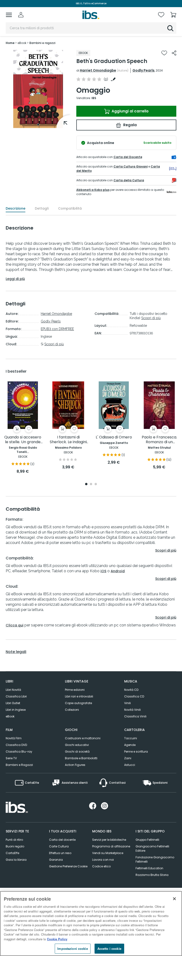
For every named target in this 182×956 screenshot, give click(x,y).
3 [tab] (96, 484)
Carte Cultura (59, 846)
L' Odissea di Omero (114, 437)
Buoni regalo (15, 846)
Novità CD (131, 690)
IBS (93, 98)
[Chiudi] (174, 899)
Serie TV (11, 758)
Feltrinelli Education (149, 868)
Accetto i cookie (109, 948)
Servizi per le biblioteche (109, 840)
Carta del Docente (128, 157)
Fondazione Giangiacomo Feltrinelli (155, 859)
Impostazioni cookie (72, 948)
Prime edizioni (75, 690)
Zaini (127, 758)
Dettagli (42, 208)
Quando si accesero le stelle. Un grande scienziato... (22, 440)
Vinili (127, 703)
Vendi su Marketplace (107, 853)
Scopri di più (54, 344)
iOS (103, 571)
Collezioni (72, 710)
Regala (129, 124)
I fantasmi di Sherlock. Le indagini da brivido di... (68, 440)
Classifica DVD (16, 745)
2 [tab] (91, 484)
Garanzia (56, 860)
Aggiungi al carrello (130, 111)
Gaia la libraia (16, 860)
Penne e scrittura (136, 751)
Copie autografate (78, 703)
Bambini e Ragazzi (19, 765)
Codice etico (101, 866)
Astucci (129, 765)
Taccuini (130, 738)
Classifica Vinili (135, 716)
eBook (10, 716)
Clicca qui (14, 625)
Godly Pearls (143, 70)
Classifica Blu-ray (19, 751)
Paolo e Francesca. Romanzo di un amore (159, 440)
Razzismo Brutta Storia (152, 875)
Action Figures (75, 765)
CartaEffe (12, 853)
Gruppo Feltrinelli (147, 840)
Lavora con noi (103, 860)
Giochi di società (77, 751)
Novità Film (14, 738)
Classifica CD (134, 696)
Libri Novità (13, 690)
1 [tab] (38, 124)
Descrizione (15, 208)
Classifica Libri (16, 696)
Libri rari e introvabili (79, 696)
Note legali (16, 651)
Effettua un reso (60, 853)
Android (118, 571)
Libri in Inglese (16, 710)
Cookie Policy (57, 939)
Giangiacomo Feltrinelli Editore (152, 848)
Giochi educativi (77, 745)
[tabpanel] (38, 89)
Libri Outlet (13, 703)
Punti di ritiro (14, 840)
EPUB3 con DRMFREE (57, 329)
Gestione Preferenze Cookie (68, 866)
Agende (130, 745)
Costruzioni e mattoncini (82, 738)
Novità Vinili (132, 710)
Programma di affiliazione (111, 846)
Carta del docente (62, 840)
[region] (91, 923)
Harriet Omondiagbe (98, 70)
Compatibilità (70, 208)
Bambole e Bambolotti (81, 758)
